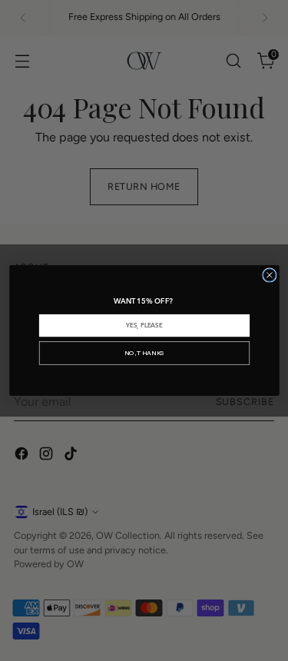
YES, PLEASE (144, 325)
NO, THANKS (144, 353)
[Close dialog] (269, 275)
